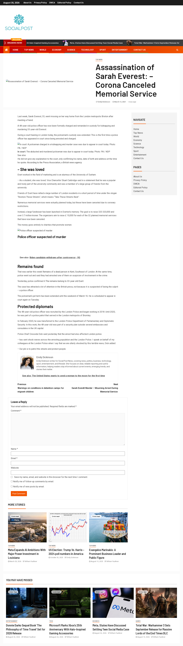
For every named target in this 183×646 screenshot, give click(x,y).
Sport (103, 50)
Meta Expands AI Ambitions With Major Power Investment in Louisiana (27, 553)
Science (71, 50)
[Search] (177, 49)
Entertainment (120, 50)
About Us (27, 3)
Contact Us (79, 3)
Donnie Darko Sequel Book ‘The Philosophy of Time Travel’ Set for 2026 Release (25, 629)
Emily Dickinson (104, 102)
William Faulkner (31, 561)
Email (14, 458)
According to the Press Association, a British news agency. (54, 162)
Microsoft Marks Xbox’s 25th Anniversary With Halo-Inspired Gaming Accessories (67, 629)
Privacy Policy (40, 3)
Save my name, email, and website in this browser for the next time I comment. (51, 477)
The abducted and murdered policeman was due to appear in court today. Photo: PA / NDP (64, 153)
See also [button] (22, 155)
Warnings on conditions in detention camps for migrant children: (41, 388)
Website (15, 468)
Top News (29, 50)
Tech (51, 621)
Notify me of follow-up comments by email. (33, 481)
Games (138, 621)
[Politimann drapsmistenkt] (19, 246)
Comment (16, 410)
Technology (87, 50)
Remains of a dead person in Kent (58, 271)
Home (15, 50)
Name (14, 449)
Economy (56, 50)
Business (96, 621)
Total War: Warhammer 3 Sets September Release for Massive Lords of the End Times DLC (154, 629)
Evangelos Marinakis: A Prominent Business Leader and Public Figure (107, 553)
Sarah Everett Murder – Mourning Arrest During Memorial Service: (95, 388)
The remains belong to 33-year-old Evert (64, 281)
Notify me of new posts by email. (28, 486)
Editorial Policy (64, 3)
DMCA (52, 3)
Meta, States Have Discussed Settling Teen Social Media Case (82, 43)
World (43, 50)
